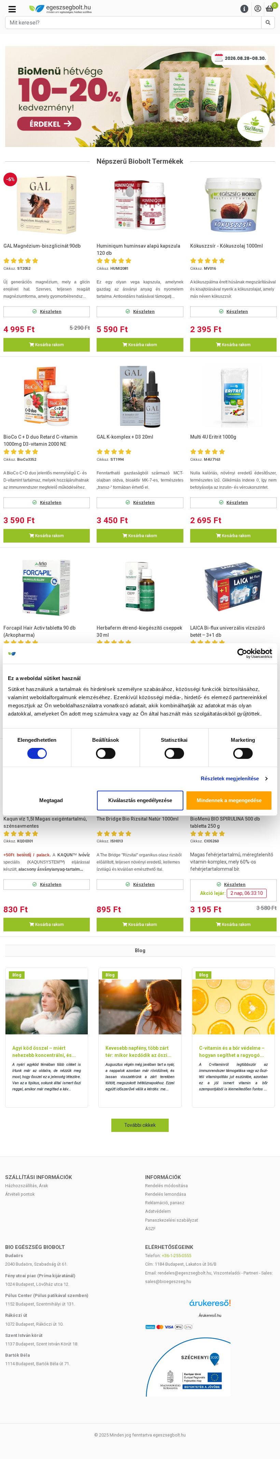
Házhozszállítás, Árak (26, 1185)
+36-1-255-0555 (176, 1255)
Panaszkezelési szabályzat (171, 1220)
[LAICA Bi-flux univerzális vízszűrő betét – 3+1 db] (233, 586)
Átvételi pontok (19, 1194)
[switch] (105, 753)
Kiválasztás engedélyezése (140, 800)
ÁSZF (150, 1228)
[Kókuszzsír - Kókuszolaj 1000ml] (233, 205)
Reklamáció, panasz (164, 1202)
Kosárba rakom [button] (49, 344)
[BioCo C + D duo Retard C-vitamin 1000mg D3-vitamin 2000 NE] (46, 396)
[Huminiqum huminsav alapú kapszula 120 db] (140, 205)
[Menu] (244, 9)
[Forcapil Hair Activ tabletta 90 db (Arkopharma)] (46, 586)
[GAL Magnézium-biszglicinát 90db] (46, 205)
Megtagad (51, 800)
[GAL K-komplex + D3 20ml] (140, 396)
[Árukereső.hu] (210, 1305)
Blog (16, 975)
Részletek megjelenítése (230, 778)
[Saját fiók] (258, 9)
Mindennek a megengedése (229, 800)
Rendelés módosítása (166, 1185)
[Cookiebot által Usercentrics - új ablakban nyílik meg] (242, 653)
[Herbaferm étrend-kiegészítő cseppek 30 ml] (140, 586)
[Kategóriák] (12, 9)
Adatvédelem (158, 1211)
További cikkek (140, 1125)
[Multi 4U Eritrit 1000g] (233, 396)
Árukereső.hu (210, 1315)
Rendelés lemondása (165, 1194)
